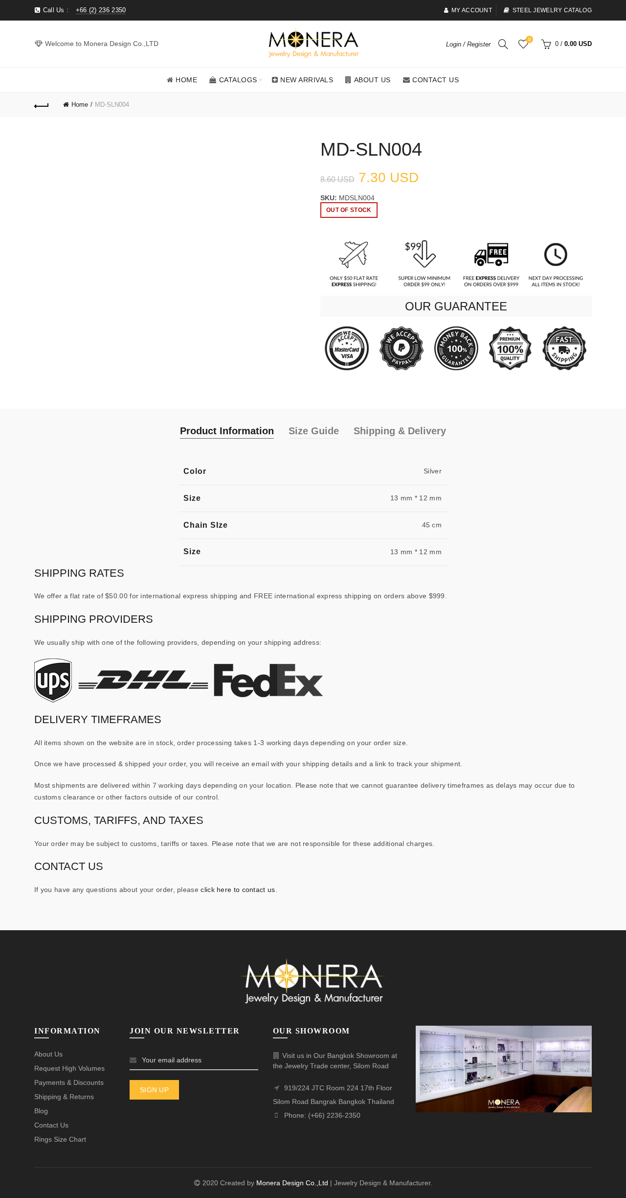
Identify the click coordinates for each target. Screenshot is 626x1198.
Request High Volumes (69, 1068)
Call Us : (83, 10)
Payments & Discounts (69, 1082)
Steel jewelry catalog (552, 10)
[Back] (41, 105)
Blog (41, 1111)
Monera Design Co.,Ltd (293, 1183)
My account (471, 10)
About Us (372, 80)
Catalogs (238, 80)
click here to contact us (238, 889)
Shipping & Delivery (400, 430)
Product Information (227, 430)
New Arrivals (306, 80)
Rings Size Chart (60, 1139)
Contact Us (435, 80)
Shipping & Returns (64, 1097)
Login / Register (468, 44)
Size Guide (314, 430)
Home (186, 80)
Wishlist (529, 39)
